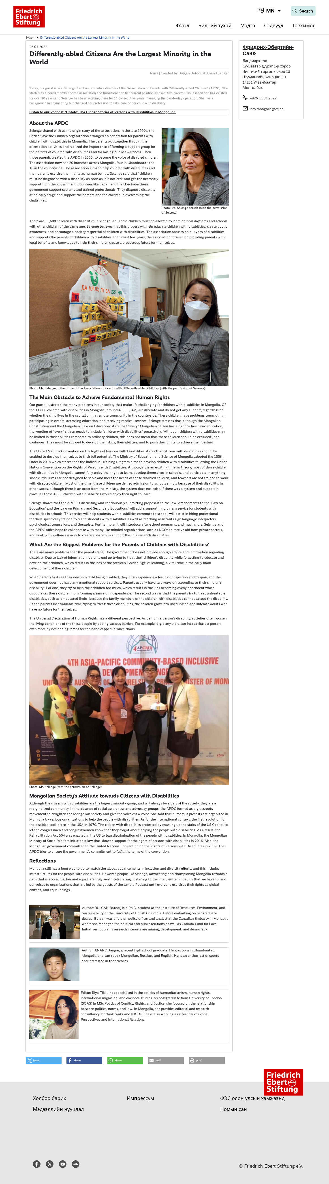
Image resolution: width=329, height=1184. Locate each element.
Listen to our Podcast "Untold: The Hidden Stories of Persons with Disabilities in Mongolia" (102, 112)
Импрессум (140, 1098)
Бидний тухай (214, 26)
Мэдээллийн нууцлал (58, 1109)
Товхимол (304, 26)
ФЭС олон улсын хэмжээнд (252, 1098)
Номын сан (233, 1109)
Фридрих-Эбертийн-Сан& (268, 50)
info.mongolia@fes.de (266, 109)
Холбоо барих (49, 1098)
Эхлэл (182, 26)
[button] (44, 1060)
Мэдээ (247, 26)
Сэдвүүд (273, 26)
